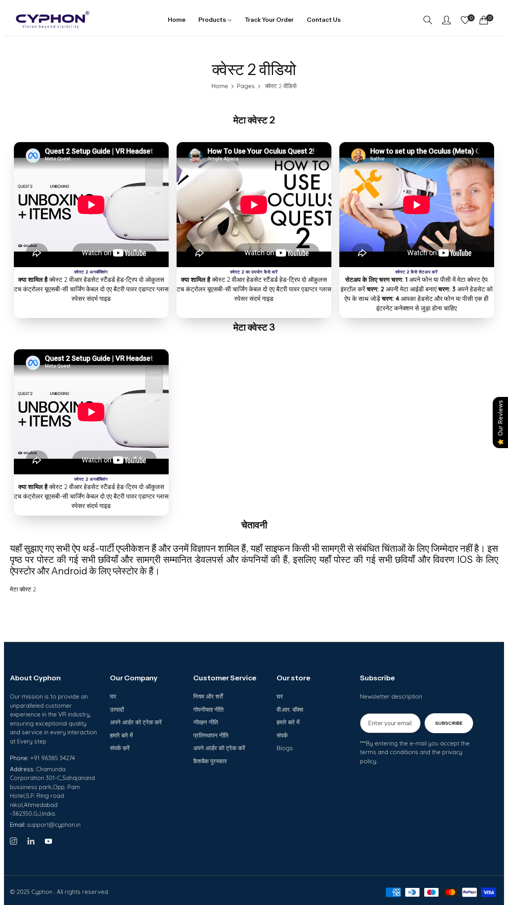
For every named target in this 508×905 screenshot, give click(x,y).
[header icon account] (446, 19)
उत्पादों (117, 709)
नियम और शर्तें (208, 696)
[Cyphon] (52, 20)
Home (220, 86)
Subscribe (449, 723)
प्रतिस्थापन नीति (210, 735)
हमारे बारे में (121, 735)
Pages (246, 86)
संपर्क (282, 735)
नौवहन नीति (205, 722)
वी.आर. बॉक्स (290, 709)
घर (113, 696)
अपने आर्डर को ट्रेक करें (136, 722)
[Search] (427, 20)
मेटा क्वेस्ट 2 (23, 589)
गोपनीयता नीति (208, 709)
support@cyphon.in (45, 824)
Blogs (285, 748)
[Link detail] (13, 841)
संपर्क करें (120, 748)
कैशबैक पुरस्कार (210, 761)
